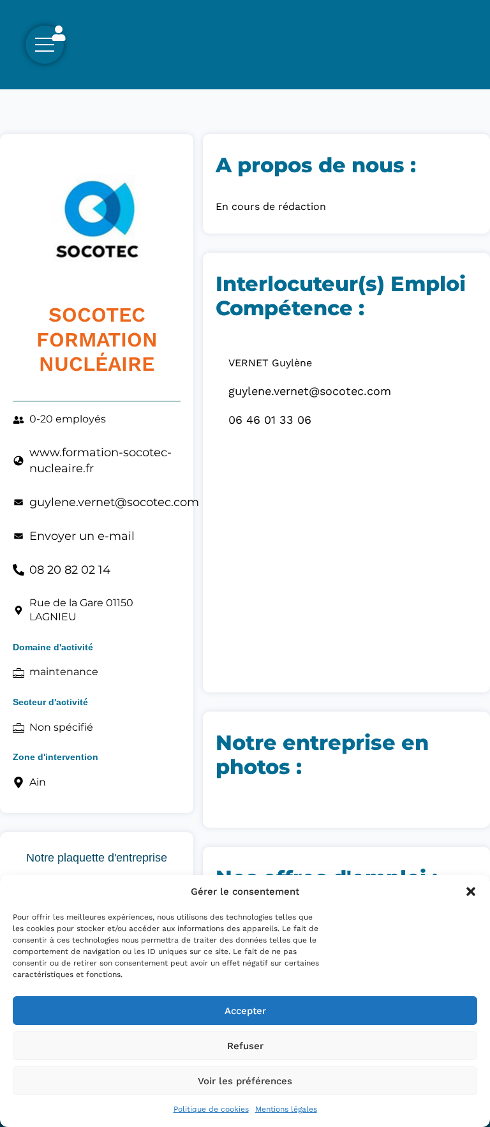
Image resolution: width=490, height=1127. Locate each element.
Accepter (245, 1011)
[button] (470, 891)
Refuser (245, 1046)
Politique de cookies (211, 1109)
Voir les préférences (245, 1081)
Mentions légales (286, 1109)
